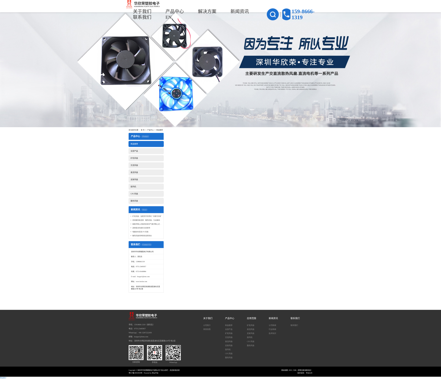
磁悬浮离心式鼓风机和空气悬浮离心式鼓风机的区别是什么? (147, 224)
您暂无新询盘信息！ (305, 370)
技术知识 (272, 333)
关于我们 (142, 11)
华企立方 (309, 373)
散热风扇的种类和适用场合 (142, 236)
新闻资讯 (239, 11)
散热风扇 (134, 201)
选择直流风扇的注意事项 (141, 228)
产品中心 (174, 11)
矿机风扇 (134, 158)
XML (295, 370)
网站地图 (284, 370)
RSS (290, 370)
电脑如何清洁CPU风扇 (140, 232)
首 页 (142, 130)
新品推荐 (159, 130)
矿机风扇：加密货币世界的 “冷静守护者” (147, 216)
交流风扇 (134, 165)
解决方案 (207, 11)
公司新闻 (272, 325)
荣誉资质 (207, 329)
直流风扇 (134, 172)
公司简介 (207, 325)
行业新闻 (272, 329)
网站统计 (3, 378)
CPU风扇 (134, 194)
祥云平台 (155, 373)
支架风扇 (134, 179)
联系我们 (294, 325)
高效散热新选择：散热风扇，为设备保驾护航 (147, 220)
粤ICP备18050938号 (135, 373)
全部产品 (134, 151)
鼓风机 (133, 187)
